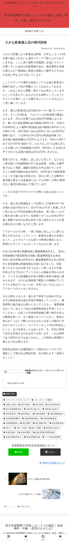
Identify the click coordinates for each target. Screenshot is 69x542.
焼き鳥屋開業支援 (13, 409)
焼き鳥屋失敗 (54, 404)
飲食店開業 (25, 432)
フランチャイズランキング (17, 400)
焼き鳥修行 (25, 404)
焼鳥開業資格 (11, 423)
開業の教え (11, 394)
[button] (50, 452)
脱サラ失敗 (21, 428)
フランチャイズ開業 (43, 400)
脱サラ (9, 428)
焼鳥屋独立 (25, 414)
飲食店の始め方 (53, 428)
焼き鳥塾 (39, 404)
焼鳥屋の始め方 (51, 409)
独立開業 (26, 423)
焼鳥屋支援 (11, 414)
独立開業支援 (58, 423)
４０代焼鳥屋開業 (52, 437)
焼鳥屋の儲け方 (33, 409)
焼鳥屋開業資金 (49, 418)
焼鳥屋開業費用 (12, 418)
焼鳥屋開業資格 (31, 418)
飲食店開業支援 (33, 437)
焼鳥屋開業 (40, 414)
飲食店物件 (11, 432)
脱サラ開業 (36, 428)
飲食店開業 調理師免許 (45, 432)
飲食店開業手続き (13, 437)
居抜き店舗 (11, 404)
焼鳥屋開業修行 (57, 414)
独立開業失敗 (41, 423)
